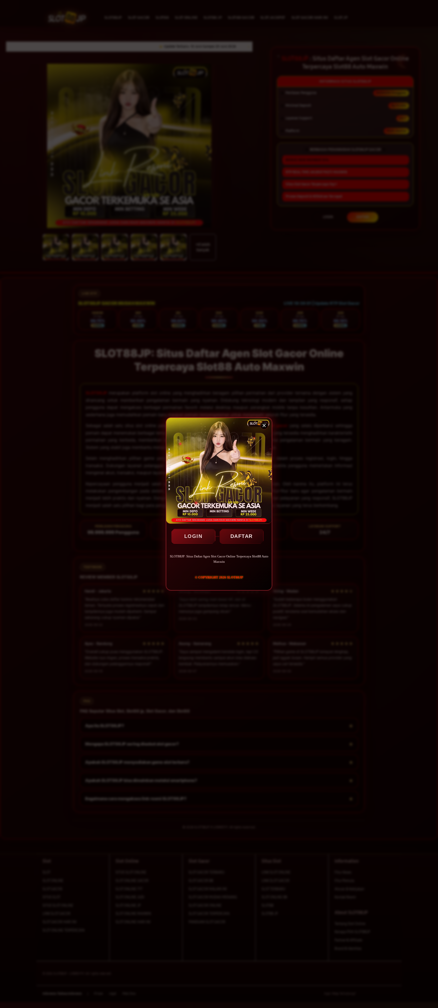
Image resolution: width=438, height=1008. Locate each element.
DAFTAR (241, 536)
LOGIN (193, 536)
